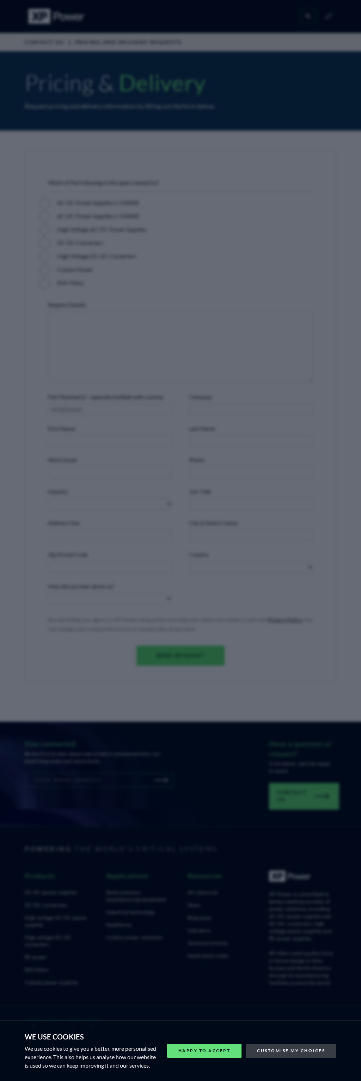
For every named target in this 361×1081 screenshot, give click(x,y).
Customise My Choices (291, 1050)
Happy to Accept (204, 1050)
